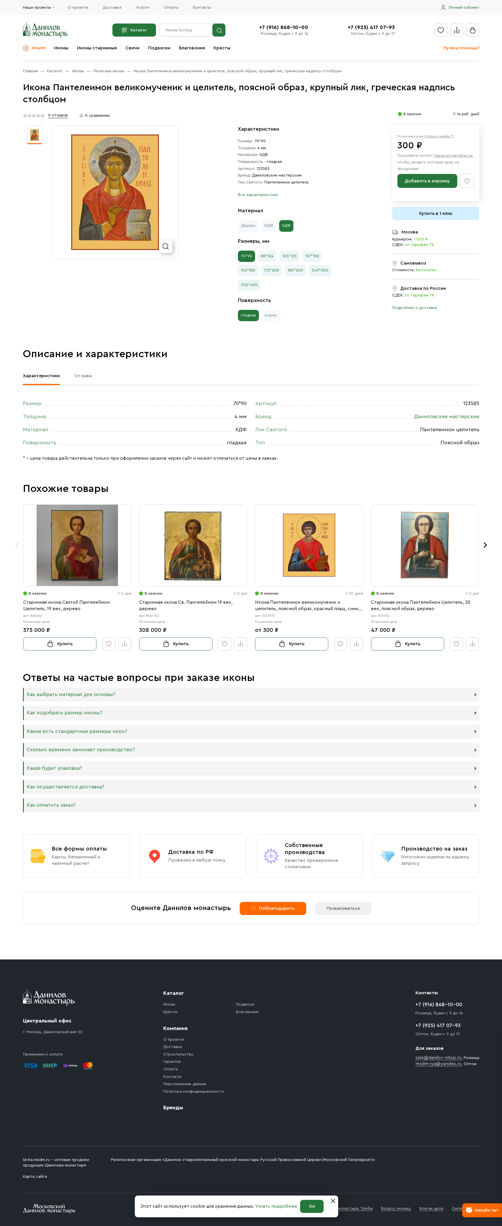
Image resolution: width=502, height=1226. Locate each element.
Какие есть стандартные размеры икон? (77, 731)
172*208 (271, 270)
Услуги (142, 8)
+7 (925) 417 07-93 (371, 27)
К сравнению (97, 116)
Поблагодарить (277, 908)
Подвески (159, 48)
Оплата (171, 8)
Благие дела (431, 1209)
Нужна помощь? (461, 48)
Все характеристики (258, 195)
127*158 (312, 256)
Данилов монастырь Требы (346, 1209)
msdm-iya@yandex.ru (438, 1063)
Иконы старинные (97, 48)
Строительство (178, 1054)
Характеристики (41, 375)
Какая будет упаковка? (54, 768)
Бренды (173, 1107)
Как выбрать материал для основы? (71, 694)
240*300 (320, 270)
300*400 (249, 285)
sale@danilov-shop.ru (438, 1057)
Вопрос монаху (396, 1209)
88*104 (267, 256)
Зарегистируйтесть (453, 156)
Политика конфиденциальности (193, 1092)
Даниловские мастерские (277, 175)
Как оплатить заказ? (51, 805)
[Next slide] (485, 545)
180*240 (295, 270)
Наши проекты (37, 8)
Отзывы (83, 375)
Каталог (138, 30)
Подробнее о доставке (414, 308)
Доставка (112, 8)
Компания (175, 1028)
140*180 (248, 270)
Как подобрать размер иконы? (64, 712)
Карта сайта (35, 1177)
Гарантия (172, 1062)
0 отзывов (58, 115)
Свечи (132, 48)
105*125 (289, 256)
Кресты (222, 48)
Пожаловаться (343, 908)
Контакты (202, 8)
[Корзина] (472, 30)
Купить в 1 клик (435, 213)
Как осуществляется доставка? (65, 786)
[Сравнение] (456, 30)
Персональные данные (184, 1084)
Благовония (192, 48)
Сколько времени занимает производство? (81, 749)
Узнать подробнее (276, 1206)
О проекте (78, 8)
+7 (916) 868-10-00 (283, 27)
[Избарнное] (440, 30)
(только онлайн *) (438, 136)
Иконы (61, 48)
